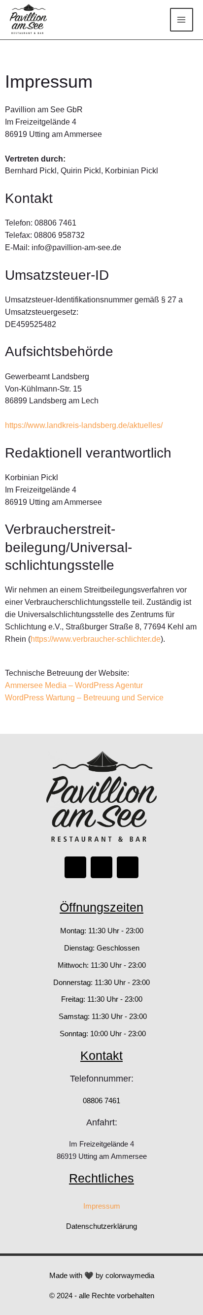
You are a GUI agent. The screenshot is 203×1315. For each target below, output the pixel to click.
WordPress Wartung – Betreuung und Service (84, 697)
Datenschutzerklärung (101, 1226)
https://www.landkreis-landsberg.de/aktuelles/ (84, 425)
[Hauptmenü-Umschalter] (181, 19)
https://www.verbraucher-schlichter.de (96, 639)
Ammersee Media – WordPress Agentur (74, 685)
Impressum (101, 1206)
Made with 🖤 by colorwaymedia (101, 1275)
